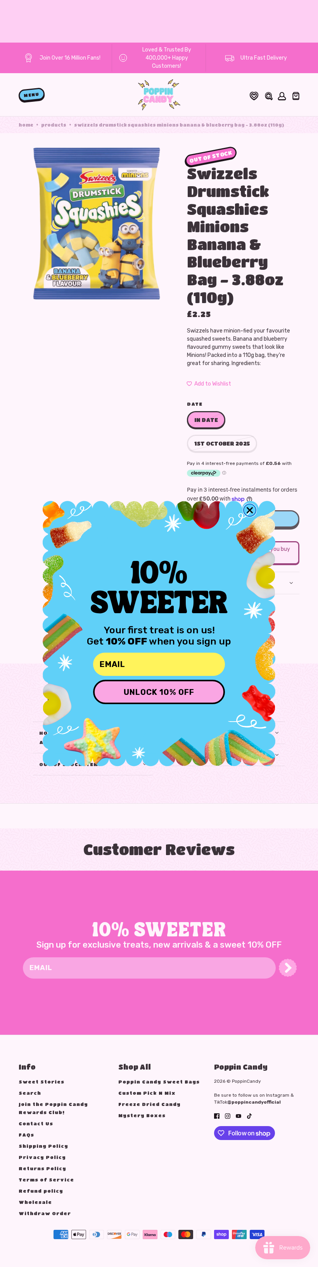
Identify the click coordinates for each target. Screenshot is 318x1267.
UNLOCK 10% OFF (159, 692)
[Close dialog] (250, 510)
